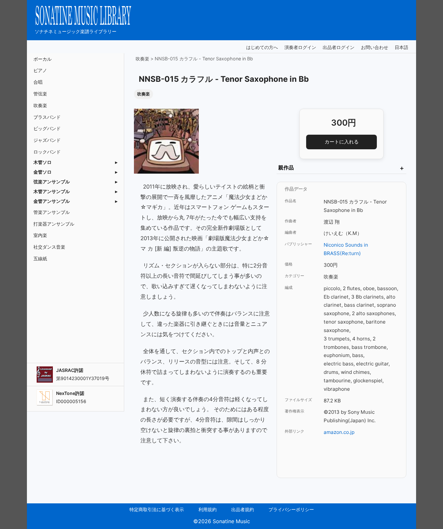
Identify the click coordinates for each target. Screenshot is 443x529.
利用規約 (207, 509)
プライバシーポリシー (291, 509)
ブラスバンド (47, 117)
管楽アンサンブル (51, 212)
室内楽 (40, 235)
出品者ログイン (338, 47)
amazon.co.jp (339, 432)
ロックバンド (47, 151)
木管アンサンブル (51, 191)
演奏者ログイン (300, 47)
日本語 (401, 47)
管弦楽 (40, 93)
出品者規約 (242, 509)
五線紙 (40, 258)
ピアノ (40, 70)
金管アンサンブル (51, 201)
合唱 (37, 82)
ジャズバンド (47, 140)
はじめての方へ (262, 47)
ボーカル (42, 59)
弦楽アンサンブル (51, 181)
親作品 (341, 168)
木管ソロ (42, 162)
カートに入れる (342, 141)
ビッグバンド (47, 128)
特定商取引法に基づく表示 (156, 509)
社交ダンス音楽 (49, 247)
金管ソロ (42, 172)
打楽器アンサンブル (53, 224)
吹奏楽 (40, 105)
